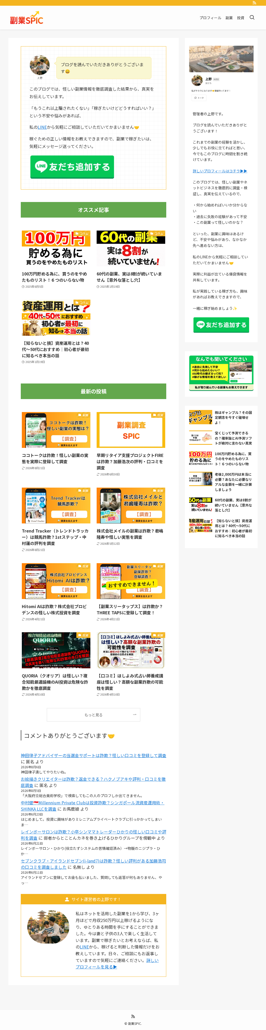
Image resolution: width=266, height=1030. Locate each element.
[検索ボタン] (252, 18)
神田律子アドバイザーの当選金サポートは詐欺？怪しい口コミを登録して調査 (93, 755)
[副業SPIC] (27, 17)
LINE (42, 127)
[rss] (254, 3)
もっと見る (93, 714)
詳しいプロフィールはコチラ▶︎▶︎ (220, 170)
